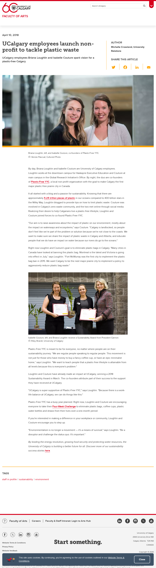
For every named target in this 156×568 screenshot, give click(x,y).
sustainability (26, 479)
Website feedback (9, 550)
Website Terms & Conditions (14, 542)
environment (42, 479)
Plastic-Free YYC (40, 181)
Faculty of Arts (15, 16)
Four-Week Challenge (64, 406)
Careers (36, 521)
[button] (115, 67)
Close (142, 559)
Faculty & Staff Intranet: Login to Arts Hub (68, 521)
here (47, 450)
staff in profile (9, 479)
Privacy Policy (7, 546)
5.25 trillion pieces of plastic (59, 198)
